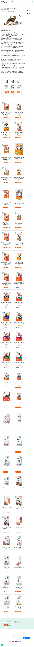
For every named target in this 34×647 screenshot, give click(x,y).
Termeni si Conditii (3, 633)
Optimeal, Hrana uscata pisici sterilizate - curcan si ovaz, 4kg (6, 467)
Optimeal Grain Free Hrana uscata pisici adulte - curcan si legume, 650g (6, 507)
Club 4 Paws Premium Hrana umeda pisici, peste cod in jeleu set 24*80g (6, 323)
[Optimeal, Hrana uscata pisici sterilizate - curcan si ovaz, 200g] (6, 481)
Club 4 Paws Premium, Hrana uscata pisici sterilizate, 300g (19, 113)
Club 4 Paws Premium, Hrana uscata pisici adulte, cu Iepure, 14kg (6, 223)
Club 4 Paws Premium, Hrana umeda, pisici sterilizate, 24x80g (19, 382)
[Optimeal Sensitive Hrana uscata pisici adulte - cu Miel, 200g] (6, 418)
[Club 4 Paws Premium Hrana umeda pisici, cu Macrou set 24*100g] (19, 356)
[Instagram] (18, 623)
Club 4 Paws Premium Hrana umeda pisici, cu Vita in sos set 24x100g (19, 343)
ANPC (13, 636)
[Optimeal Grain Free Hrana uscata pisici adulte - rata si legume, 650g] (19, 521)
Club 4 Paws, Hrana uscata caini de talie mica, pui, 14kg (7, 86)
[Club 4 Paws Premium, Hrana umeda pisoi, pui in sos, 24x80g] (19, 396)
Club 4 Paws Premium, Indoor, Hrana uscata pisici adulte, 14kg (6, 243)
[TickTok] (17, 623)
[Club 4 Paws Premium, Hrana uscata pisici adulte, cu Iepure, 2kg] (19, 216)
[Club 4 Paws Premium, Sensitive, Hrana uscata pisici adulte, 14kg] (19, 126)
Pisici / (8, 5)
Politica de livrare (3, 635)
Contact (2, 636)
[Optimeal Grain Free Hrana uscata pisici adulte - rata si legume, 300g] (6, 541)
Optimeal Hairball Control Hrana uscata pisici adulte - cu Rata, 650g (19, 567)
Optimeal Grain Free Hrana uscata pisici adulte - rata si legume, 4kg (6, 527)
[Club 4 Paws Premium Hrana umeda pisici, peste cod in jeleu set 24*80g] (6, 316)
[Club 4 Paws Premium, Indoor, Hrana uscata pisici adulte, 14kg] (6, 236)
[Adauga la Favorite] (7, 94)
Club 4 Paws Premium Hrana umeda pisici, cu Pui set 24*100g (6, 363)
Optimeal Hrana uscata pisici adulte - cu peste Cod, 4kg (6, 607)
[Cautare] (32, 1)
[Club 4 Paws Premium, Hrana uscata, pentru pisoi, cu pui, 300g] (19, 171)
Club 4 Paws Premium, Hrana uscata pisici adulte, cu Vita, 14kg (6, 263)
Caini (8, 11)
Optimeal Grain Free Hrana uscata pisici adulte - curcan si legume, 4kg (19, 487)
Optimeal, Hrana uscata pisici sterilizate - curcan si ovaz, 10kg (19, 447)
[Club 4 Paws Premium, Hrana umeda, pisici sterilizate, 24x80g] (19, 376)
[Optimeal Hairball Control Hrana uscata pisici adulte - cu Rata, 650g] (19, 560)
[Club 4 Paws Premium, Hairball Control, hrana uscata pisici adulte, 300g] (19, 194)
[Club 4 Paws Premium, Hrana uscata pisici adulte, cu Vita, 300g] (19, 256)
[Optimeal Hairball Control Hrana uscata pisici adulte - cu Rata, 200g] (6, 560)
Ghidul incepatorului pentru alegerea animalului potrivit (15, 5)
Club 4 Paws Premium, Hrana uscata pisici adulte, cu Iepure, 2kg (19, 223)
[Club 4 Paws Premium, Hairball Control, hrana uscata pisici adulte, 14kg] (6, 194)
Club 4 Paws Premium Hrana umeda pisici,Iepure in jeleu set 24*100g (6, 303)
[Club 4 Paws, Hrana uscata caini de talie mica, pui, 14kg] (7, 82)
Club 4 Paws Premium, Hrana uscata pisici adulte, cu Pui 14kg (6, 158)
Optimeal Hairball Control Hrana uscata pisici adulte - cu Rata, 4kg (6, 587)
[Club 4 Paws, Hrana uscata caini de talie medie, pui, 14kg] (13, 82)
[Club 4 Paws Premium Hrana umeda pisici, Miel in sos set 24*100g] (19, 296)
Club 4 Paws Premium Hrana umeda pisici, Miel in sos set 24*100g (19, 303)
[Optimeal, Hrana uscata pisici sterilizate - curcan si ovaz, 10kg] (19, 441)
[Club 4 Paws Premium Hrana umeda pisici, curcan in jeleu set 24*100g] (19, 276)
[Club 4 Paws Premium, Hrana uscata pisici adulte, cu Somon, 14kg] (19, 236)
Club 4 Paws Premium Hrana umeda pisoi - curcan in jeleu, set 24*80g (6, 402)
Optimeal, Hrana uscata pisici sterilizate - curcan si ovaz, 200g (6, 487)
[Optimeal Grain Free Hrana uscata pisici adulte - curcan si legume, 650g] (6, 501)
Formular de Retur (14, 635)
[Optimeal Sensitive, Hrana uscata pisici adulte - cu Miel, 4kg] (6, 441)
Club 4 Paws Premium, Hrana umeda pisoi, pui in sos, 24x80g (19, 402)
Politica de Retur (14, 633)
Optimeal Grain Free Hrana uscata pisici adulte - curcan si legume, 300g (19, 507)
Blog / (6, 5)
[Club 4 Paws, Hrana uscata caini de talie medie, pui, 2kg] (18, 82)
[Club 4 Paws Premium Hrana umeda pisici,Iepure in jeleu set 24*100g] (6, 296)
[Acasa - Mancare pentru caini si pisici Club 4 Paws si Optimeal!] (4, 2)
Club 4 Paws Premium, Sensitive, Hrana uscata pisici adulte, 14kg (19, 133)
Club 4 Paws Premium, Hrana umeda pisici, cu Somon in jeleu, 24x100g (6, 382)
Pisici (6, 11)
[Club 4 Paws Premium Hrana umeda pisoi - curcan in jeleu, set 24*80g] (6, 396)
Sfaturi (13, 11)
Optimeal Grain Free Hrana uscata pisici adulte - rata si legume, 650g (19, 527)
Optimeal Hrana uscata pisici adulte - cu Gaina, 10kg (19, 607)
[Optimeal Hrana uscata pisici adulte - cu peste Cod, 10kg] (19, 580)
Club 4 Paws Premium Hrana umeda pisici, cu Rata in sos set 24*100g (19, 323)
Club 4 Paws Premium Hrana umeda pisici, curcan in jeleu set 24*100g (19, 283)
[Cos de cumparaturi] (33, 4)
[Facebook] (15, 623)
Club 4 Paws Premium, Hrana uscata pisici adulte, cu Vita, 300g (19, 263)
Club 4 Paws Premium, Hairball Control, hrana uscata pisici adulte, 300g (19, 203)
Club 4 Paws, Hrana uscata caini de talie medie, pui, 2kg (18, 86)
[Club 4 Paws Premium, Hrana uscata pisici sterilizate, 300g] (19, 106)
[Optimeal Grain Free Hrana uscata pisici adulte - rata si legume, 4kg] (6, 521)
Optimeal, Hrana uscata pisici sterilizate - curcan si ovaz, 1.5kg (19, 467)
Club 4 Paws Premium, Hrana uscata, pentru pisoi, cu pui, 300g (19, 178)
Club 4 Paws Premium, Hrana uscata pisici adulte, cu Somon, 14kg (19, 243)
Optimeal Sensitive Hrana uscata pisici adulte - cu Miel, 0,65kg (19, 427)
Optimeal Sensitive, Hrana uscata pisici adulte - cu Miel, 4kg (6, 447)
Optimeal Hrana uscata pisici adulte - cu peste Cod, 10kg (19, 587)
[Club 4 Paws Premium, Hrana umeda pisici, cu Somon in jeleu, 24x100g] (6, 376)
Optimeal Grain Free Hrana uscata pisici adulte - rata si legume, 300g (6, 547)
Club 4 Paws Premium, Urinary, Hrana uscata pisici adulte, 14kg (6, 283)
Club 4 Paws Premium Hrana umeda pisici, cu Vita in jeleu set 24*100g (6, 343)
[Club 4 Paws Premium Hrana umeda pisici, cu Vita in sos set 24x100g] (19, 336)
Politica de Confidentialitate (4, 627)
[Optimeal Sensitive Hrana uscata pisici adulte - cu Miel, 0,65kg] (19, 418)
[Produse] (1, 4)
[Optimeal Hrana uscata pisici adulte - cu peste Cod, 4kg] (6, 600)
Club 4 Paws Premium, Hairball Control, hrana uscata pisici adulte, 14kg (6, 203)
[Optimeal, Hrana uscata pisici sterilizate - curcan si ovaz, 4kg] (6, 461)
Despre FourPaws (3, 632)
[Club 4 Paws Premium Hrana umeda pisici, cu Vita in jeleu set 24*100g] (6, 336)
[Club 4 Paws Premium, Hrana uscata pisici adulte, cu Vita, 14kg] (6, 256)
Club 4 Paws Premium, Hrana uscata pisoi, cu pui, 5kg (6, 178)
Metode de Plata (14, 632)
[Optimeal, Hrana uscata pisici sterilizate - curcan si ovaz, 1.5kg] (19, 461)
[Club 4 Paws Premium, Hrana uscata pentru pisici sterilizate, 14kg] (6, 106)
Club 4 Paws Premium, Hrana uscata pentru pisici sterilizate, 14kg (6, 113)
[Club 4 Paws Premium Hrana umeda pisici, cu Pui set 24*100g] (6, 356)
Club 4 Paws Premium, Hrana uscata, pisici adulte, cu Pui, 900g (19, 158)
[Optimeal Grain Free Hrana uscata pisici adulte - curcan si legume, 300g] (19, 501)
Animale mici (10, 11)
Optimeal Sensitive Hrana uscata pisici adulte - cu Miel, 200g (6, 427)
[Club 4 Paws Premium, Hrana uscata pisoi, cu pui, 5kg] (6, 171)
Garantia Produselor (14, 634)
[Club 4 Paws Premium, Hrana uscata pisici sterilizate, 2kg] (6, 126)
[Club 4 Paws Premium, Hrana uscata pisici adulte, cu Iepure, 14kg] (6, 216)
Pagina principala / (3, 5)
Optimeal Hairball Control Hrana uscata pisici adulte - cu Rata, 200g (6, 567)
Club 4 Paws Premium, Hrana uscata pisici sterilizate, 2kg (6, 133)
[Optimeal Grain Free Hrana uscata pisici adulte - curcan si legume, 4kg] (19, 481)
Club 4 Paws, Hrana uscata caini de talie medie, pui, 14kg (12, 86)
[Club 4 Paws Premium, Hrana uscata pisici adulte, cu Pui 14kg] (6, 149)
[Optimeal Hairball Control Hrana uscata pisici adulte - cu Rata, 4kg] (6, 580)
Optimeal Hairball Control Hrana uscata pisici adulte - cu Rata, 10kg (19, 547)
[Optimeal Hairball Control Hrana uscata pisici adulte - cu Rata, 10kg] (19, 541)
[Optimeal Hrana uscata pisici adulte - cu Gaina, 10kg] (19, 600)
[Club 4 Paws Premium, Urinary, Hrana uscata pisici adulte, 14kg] (6, 276)
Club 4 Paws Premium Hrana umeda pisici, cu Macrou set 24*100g (19, 363)
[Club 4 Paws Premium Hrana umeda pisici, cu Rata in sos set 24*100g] (19, 316)
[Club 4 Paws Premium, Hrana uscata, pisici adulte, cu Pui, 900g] (19, 149)
